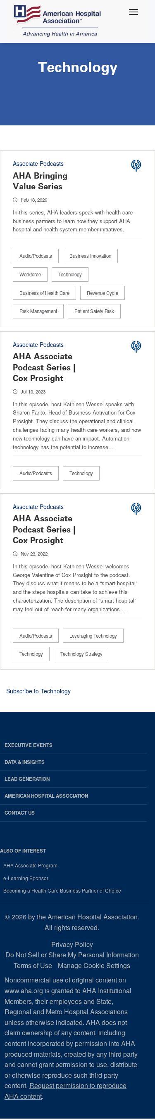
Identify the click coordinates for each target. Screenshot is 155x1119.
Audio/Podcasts (35, 255)
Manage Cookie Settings (94, 965)
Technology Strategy (81, 653)
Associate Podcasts (38, 163)
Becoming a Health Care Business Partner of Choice (62, 890)
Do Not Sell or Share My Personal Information (72, 954)
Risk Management (38, 311)
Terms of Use (33, 965)
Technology (70, 274)
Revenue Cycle (102, 293)
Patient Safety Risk (94, 311)
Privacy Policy (72, 944)
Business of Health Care (44, 293)
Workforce (30, 274)
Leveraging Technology (93, 635)
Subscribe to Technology (38, 691)
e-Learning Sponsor (25, 878)
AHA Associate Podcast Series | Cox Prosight (44, 367)
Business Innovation (90, 255)
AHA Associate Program (30, 865)
